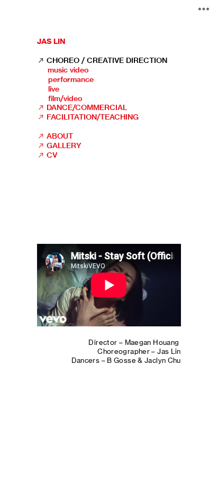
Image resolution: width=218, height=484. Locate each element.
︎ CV (47, 155)
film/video (63, 98)
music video (68, 70)
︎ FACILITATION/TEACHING (88, 117)
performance (71, 79)
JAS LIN (51, 41)
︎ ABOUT (55, 136)
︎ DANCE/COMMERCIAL (82, 107)
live (52, 89)
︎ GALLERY (59, 145)
